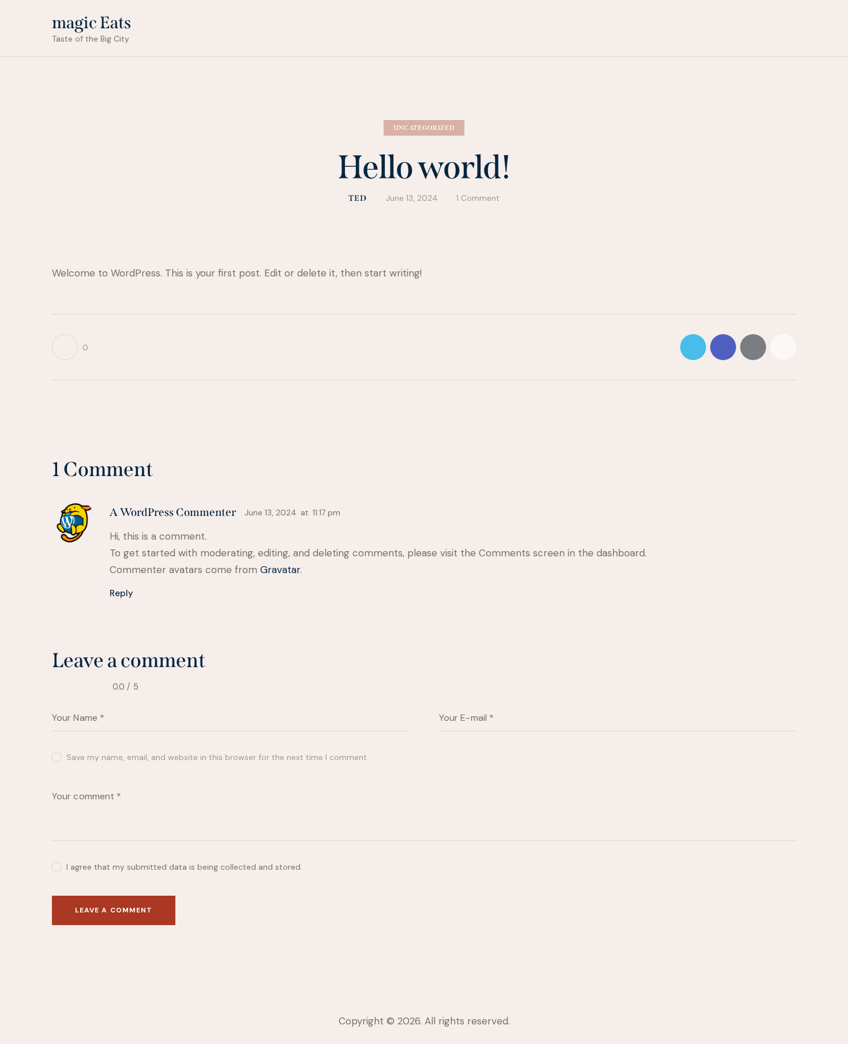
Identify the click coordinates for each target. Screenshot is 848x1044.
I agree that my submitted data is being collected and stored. (184, 867)
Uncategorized (424, 128)
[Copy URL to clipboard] (783, 347)
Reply (121, 593)
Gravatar (280, 569)
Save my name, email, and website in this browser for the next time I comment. (217, 757)
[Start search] (789, 30)
